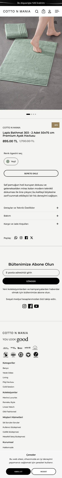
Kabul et (18, 472)
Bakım (7, 215)
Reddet (43, 472)
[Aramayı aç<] (36, 11)
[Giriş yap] (49, 11)
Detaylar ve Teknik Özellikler (19, 207)
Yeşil (13, 161)
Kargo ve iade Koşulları (16, 224)
